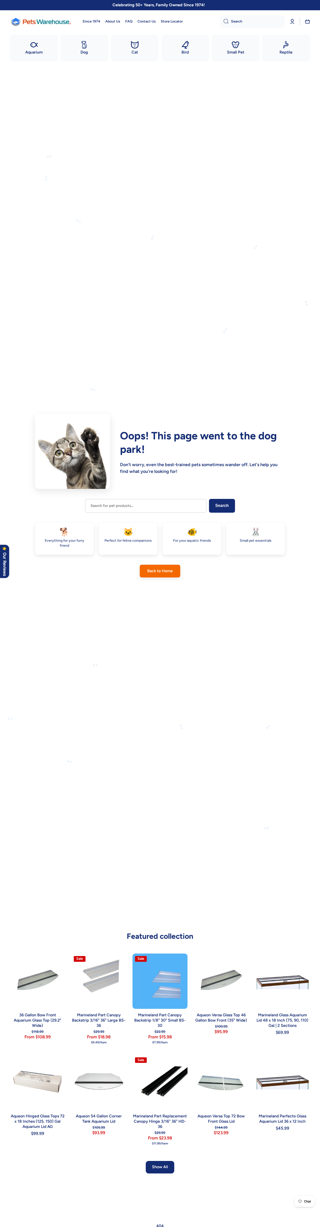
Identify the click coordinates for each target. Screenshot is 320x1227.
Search (222, 505)
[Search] (224, 21)
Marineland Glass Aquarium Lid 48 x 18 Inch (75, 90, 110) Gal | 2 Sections (282, 1020)
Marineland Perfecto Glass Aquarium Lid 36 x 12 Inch (282, 1119)
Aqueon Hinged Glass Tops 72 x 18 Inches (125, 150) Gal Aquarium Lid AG (37, 1121)
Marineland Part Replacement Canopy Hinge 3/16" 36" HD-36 (160, 1121)
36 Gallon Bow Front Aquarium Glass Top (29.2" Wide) (37, 1020)
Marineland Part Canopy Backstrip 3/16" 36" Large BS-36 (99, 1020)
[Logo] (41, 21)
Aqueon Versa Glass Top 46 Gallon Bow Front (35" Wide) (221, 1018)
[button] (307, 21)
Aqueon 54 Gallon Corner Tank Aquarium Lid (99, 1119)
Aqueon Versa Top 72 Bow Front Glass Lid (221, 1119)
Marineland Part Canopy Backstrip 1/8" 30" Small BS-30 (160, 1020)
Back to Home (160, 570)
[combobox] (252, 21)
